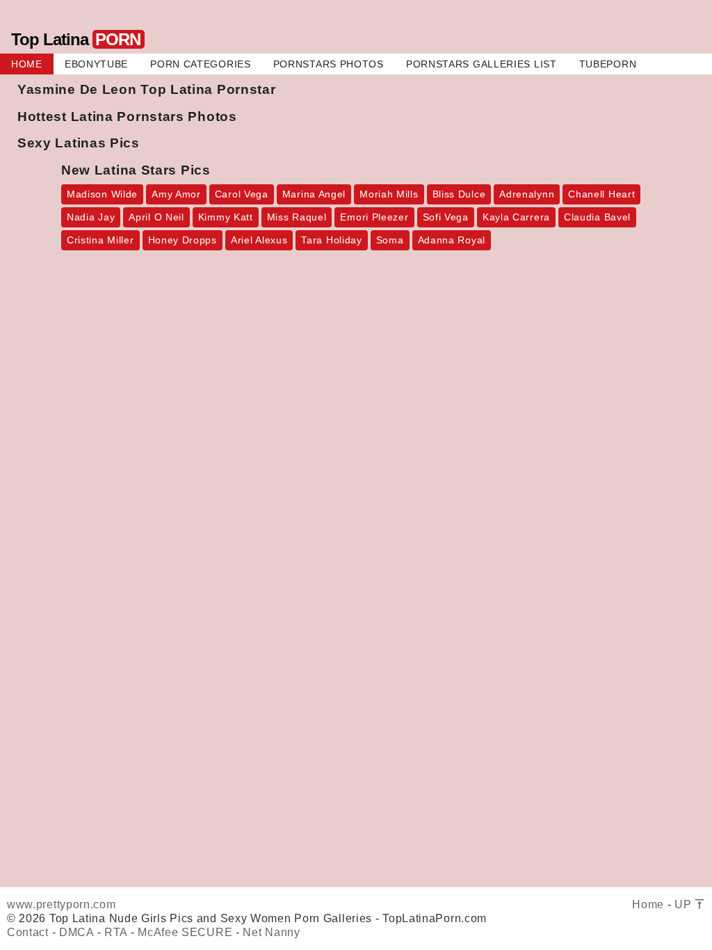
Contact (28, 932)
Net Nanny (271, 932)
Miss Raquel (297, 217)
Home (648, 904)
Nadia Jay (91, 217)
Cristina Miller (100, 239)
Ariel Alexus (259, 239)
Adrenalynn (526, 194)
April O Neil (156, 217)
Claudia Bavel (597, 217)
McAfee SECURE (185, 932)
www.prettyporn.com (61, 904)
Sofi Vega (446, 217)
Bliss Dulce (459, 194)
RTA (115, 932)
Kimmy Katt (225, 217)
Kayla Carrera (516, 217)
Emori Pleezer (374, 217)
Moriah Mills (388, 194)
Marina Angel (314, 194)
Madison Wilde (102, 194)
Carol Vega (241, 194)
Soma (390, 239)
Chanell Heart (601, 194)
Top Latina (75, 39)
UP (684, 904)
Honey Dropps (182, 239)
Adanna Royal (451, 239)
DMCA (76, 932)
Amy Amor (176, 194)
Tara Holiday (331, 239)
